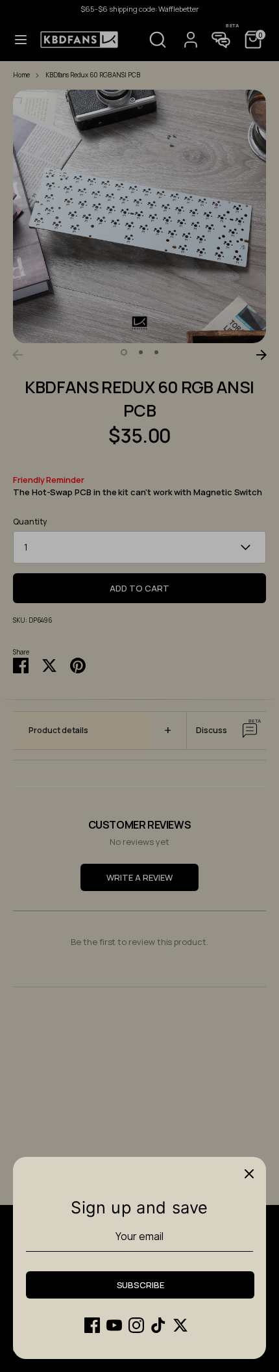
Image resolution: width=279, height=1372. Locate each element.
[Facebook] (92, 1325)
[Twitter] (180, 1325)
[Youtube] (114, 1325)
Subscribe (140, 1285)
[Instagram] (136, 1325)
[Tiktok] (158, 1325)
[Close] (249, 1173)
